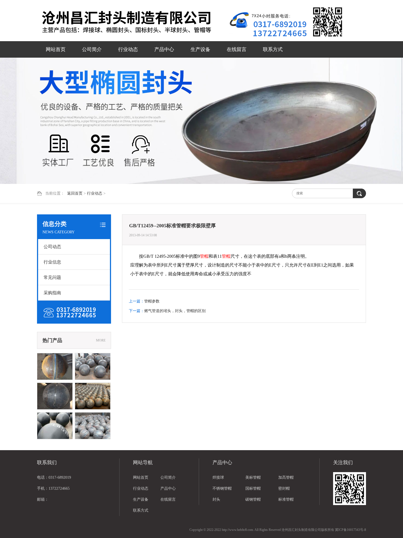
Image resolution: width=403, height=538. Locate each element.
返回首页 (75, 193)
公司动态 (52, 246)
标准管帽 (286, 499)
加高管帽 (286, 477)
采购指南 (52, 292)
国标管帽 (253, 488)
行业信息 (52, 262)
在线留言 (236, 49)
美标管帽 (253, 477)
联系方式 (273, 49)
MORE (101, 340)
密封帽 (284, 488)
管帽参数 (152, 301)
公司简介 (92, 49)
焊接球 (218, 477)
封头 (216, 499)
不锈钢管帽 (222, 488)
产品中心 (164, 49)
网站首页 (56, 49)
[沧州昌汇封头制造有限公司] (133, 21)
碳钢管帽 (253, 499)
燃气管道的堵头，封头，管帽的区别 (175, 311)
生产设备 (200, 49)
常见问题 (52, 277)
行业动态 (128, 49)
